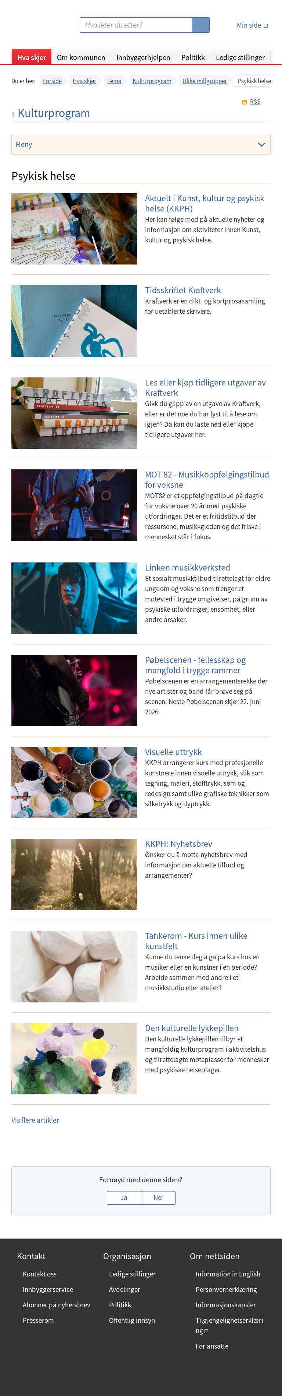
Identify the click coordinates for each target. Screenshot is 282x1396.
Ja (123, 1197)
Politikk (193, 57)
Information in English (228, 1273)
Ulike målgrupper (204, 81)
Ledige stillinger (240, 57)
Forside (52, 81)
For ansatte (212, 1346)
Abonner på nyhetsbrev (56, 1304)
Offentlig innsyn (132, 1320)
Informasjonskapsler (226, 1304)
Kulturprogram (152, 81)
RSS (255, 102)
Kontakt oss (40, 1273)
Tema (114, 81)
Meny (23, 144)
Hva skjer (31, 57)
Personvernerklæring (226, 1289)
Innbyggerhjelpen (143, 57)
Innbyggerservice (48, 1289)
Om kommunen (81, 57)
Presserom (38, 1320)
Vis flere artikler (35, 1120)
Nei (158, 1197)
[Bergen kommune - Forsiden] (41, 28)
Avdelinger (124, 1289)
